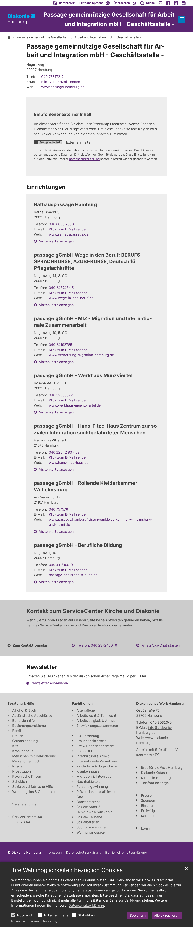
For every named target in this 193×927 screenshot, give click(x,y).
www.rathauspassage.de (68, 234)
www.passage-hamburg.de (62, 87)
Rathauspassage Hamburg (65, 204)
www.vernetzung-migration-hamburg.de (81, 355)
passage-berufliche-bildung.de (73, 575)
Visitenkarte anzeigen (56, 241)
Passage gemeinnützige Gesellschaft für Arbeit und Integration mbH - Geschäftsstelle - (78, 37)
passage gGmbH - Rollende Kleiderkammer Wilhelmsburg (85, 486)
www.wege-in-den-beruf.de (71, 298)
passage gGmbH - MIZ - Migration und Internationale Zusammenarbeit (93, 321)
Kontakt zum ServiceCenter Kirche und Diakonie (93, 611)
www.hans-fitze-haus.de (68, 462)
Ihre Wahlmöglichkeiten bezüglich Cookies (67, 870)
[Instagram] (160, 3)
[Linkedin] (184, 3)
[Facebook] (168, 3)
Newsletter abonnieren (49, 683)
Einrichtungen (46, 186)
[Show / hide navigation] (181, 19)
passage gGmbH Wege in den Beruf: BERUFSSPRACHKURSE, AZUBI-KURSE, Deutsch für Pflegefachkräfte (88, 261)
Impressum (18, 921)
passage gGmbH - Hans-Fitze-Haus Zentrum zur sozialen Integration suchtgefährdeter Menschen (96, 429)
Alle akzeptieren (166, 915)
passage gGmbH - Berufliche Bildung (78, 545)
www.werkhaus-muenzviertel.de (75, 405)
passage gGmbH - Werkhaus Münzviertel (83, 375)
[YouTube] (176, 3)
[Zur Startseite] (21, 19)
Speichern (138, 915)
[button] (94, 3)
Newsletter (41, 666)
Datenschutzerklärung (43, 921)
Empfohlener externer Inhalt (63, 114)
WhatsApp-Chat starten (160, 645)
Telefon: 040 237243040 (97, 645)
